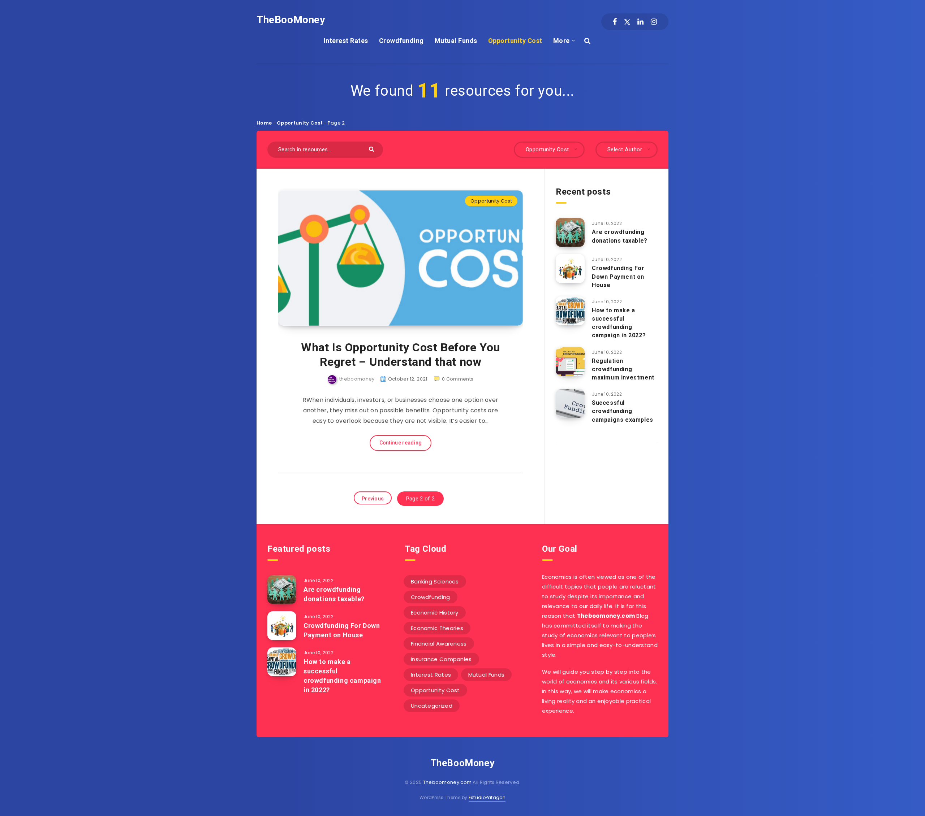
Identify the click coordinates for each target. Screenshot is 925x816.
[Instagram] (654, 21)
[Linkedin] (640, 21)
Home (264, 123)
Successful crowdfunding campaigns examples (622, 411)
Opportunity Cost (515, 40)
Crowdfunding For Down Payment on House (618, 276)
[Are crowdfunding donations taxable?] (570, 232)
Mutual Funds (456, 40)
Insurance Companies (441, 659)
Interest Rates (346, 40)
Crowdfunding (401, 40)
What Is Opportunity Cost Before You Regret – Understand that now (400, 354)
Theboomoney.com (447, 782)
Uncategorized (431, 705)
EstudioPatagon (487, 797)
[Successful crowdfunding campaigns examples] (570, 403)
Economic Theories (437, 628)
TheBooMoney (291, 20)
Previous (373, 499)
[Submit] (372, 148)
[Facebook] (615, 21)
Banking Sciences (435, 581)
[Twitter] (627, 21)
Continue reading (400, 443)
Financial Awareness (439, 643)
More (561, 40)
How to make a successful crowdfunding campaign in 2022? (619, 323)
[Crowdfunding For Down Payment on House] (570, 268)
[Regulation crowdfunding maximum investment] (570, 361)
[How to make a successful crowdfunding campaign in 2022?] (570, 310)
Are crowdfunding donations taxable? (620, 236)
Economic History (435, 612)
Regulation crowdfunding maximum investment (623, 369)
